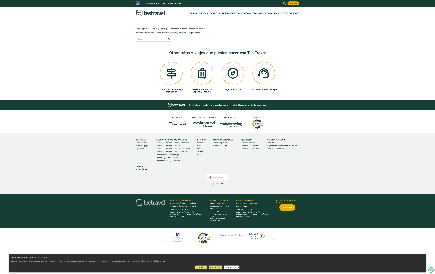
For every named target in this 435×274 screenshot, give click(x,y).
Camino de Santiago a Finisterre (168, 161)
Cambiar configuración (232, 267)
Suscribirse (287, 207)
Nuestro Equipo (142, 146)
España (200, 143)
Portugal (200, 149)
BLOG (276, 13)
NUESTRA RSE (257, 117)
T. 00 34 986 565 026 (179, 209)
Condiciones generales (276, 149)
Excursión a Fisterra (248, 143)
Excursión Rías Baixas (249, 146)
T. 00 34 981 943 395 (218, 211)
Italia (199, 155)
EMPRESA (284, 13)
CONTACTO (294, 13)
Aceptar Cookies (201, 267)
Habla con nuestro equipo (264, 89)
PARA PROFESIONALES (231, 117)
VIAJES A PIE (215, 13)
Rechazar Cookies (215, 267)
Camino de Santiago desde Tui (168, 146)
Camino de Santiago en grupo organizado (172, 143)
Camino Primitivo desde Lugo (167, 155)
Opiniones (140, 149)
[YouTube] (146, 169)
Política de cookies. (159, 261)
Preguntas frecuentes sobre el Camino (282, 146)
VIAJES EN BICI (228, 13)
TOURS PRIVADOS (244, 13)
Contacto (270, 143)
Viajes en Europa (233, 89)
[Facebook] (139, 169)
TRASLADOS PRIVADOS (262, 13)
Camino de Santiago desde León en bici (171, 152)
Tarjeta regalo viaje (220, 143)
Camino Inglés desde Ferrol (167, 158)
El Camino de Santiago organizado (171, 90)
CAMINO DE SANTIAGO (198, 13)
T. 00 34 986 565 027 (245, 209)
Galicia (199, 146)
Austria (200, 152)
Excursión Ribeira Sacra (250, 149)
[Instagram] (136, 169)
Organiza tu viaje (220, 146)
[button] (217, 177)
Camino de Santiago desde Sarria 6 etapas (173, 149)
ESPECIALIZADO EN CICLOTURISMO (204, 117)
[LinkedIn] (143, 169)
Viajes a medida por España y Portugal (202, 90)
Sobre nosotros (142, 143)
